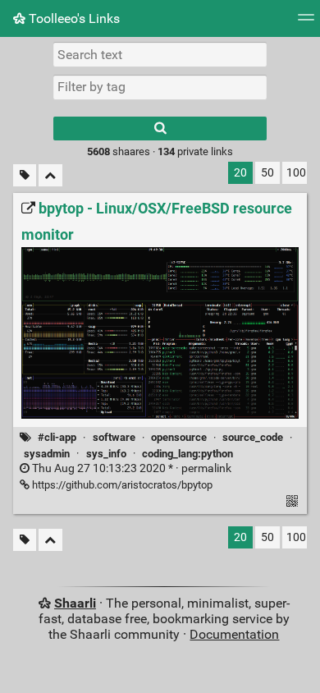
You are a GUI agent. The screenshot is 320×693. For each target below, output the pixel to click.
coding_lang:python (187, 453)
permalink (130, 468)
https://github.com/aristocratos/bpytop (121, 485)
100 (296, 173)
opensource (179, 437)
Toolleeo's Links (72, 18)
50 (267, 173)
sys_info (106, 453)
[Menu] (306, 22)
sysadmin (47, 453)
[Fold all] (50, 175)
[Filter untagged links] (24, 175)
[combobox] (160, 87)
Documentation (234, 634)
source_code (252, 437)
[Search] (160, 128)
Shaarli (75, 603)
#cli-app (57, 437)
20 (240, 173)
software (114, 437)
